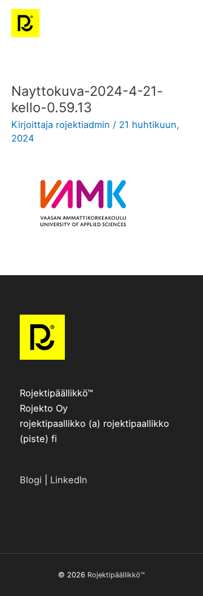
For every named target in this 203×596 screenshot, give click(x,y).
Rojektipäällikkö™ (116, 575)
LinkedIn (68, 479)
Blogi (31, 479)
